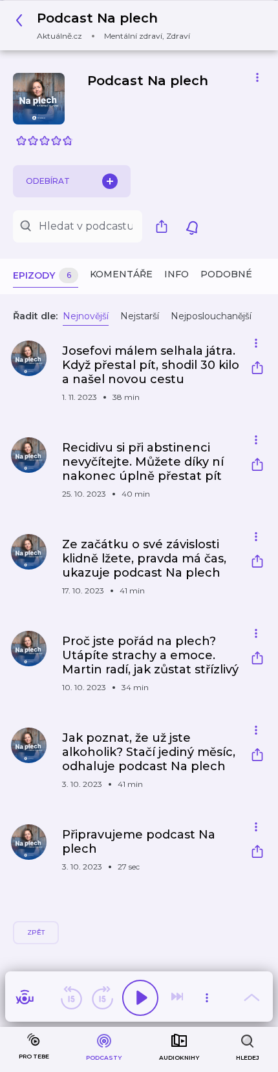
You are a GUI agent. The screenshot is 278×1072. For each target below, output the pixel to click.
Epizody (42, 275)
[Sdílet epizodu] (257, 369)
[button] (106, 25)
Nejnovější (86, 316)
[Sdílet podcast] (165, 226)
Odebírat (48, 181)
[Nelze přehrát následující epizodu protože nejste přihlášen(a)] (178, 997)
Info (176, 274)
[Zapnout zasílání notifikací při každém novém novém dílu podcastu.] (192, 226)
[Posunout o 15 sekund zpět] (71, 997)
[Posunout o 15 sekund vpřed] (102, 997)
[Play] (140, 997)
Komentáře (121, 274)
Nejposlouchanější (211, 316)
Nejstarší (139, 316)
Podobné (226, 274)
